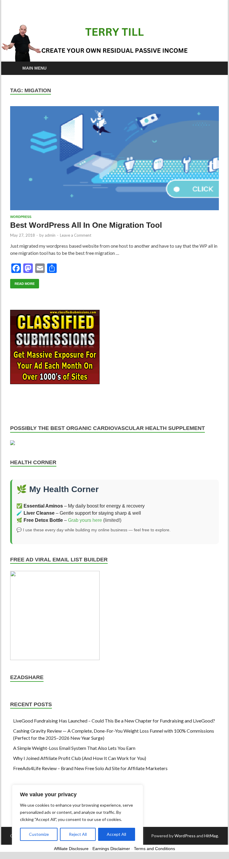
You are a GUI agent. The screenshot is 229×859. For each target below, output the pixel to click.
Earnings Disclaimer (111, 848)
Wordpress (20, 217)
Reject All (78, 834)
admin (50, 235)
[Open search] (212, 69)
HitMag (211, 835)
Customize (39, 834)
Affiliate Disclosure (71, 848)
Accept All (116, 834)
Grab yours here (85, 520)
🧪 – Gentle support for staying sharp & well (78, 513)
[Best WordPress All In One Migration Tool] (114, 158)
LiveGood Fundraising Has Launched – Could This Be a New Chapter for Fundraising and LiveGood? (114, 720)
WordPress (185, 835)
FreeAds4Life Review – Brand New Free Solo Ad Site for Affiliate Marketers (90, 768)
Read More (22, 282)
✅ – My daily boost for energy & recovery (80, 505)
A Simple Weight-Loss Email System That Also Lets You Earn (74, 748)
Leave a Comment (75, 235)
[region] (77, 816)
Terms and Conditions (154, 848)
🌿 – (42, 520)
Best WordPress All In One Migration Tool (86, 225)
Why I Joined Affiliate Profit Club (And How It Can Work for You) (79, 758)
